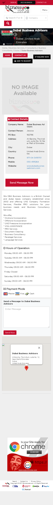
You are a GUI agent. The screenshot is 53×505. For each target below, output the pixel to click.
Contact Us (41, 2)
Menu (44, 10)
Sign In (13, 2)
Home (4, 48)
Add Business (26, 2)
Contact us (20, 55)
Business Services (16, 48)
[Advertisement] (27, 417)
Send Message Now (22, 182)
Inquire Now (43, 57)
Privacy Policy (36, 481)
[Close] (39, 347)
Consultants (31, 48)
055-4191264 (33, 162)
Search (14, 481)
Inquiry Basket (3, 2)
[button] (26, 368)
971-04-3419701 (34, 158)
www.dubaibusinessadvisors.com (35, 167)
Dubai (17, 51)
